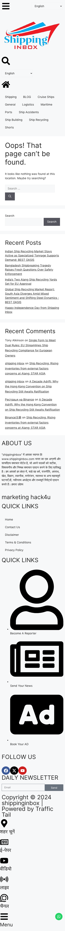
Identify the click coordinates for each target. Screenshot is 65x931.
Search (9, 215)
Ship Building (13, 119)
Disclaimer (12, 534)
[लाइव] (4, 879)
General (10, 104)
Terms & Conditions (18, 542)
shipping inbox (14, 363)
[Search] (10, 196)
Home (9, 519)
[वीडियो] (4, 861)
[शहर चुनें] (4, 823)
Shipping (10, 97)
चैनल (4, 906)
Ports (8, 112)
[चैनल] (4, 898)
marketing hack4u (26, 496)
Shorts (9, 127)
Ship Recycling (38, 119)
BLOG (27, 97)
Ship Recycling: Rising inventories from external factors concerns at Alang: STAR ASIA (31, 368)
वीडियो (6, 869)
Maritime (46, 104)
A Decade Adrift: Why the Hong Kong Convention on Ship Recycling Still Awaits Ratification (31, 386)
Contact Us (12, 527)
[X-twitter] (14, 770)
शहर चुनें (7, 831)
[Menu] (4, 916)
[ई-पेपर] (4, 842)
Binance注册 (13, 417)
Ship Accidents (29, 112)
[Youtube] (22, 770)
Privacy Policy (14, 550)
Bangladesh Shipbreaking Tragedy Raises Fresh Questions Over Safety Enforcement (29, 270)
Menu (6, 925)
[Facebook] (6, 770)
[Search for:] (30, 188)
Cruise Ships (46, 97)
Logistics (28, 104)
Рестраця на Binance (19, 399)
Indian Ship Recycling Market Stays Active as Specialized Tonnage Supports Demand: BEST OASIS (32, 255)
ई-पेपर (5, 850)
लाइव (4, 887)
